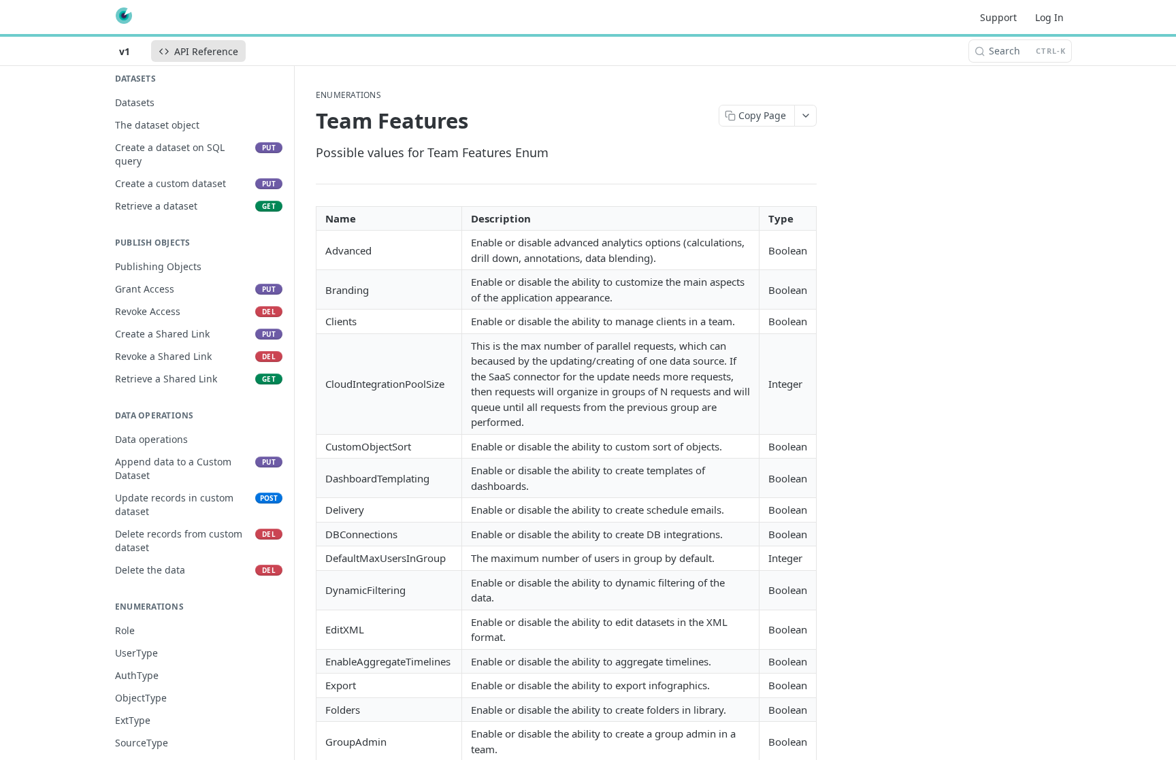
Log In (1049, 17)
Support (998, 17)
